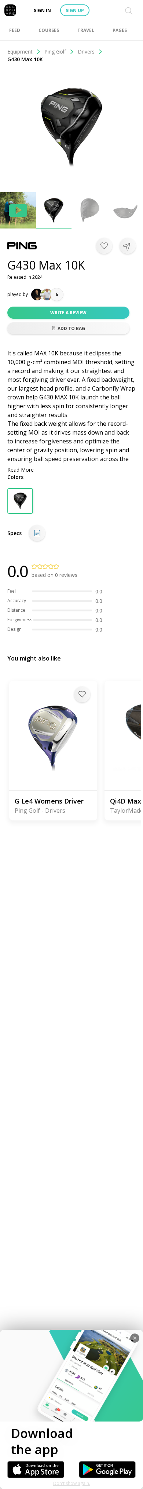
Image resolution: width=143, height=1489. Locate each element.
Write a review (68, 313)
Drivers (86, 51)
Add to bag (71, 328)
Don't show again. (71, 1483)
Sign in (42, 10)
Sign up (75, 10)
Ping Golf (55, 51)
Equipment (20, 51)
